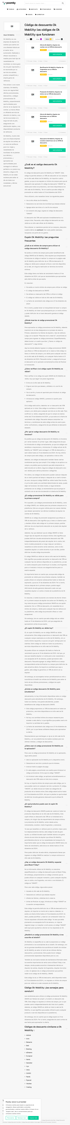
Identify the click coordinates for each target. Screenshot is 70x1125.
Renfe (28, 1077)
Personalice (10, 1118)
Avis (27, 1039)
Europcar (29, 1056)
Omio (28, 1070)
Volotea (29, 1083)
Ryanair (29, 1080)
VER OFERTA (57, 54)
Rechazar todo (22, 1118)
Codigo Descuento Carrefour (14, 1122)
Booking (29, 1049)
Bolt (27, 1045)
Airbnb (28, 1035)
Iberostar (29, 1063)
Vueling (29, 1087)
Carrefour (40, 14)
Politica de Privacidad (46, 1122)
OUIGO (28, 1073)
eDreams (29, 1052)
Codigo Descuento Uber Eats (48, 1120)
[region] (22, 1110)
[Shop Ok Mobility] (12, 27)
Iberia (28, 1059)
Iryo (27, 1066)
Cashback (58, 39)
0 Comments (63, 61)
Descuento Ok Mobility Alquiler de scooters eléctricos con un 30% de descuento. (51, 141)
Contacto (54, 1122)
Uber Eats (34, 9)
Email (46, 61)
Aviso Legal (37, 1122)
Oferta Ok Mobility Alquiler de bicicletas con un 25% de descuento (50, 116)
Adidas (29, 14)
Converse (58, 9)
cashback (40, 230)
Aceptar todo (33, 1118)
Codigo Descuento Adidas (28, 1122)
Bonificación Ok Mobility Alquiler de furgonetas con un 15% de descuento (51, 69)
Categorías (22, 9)
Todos (29, 39)
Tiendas (11, 9)
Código (38, 39)
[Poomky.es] (9, 3)
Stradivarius (46, 9)
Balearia (29, 1042)
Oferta (48, 39)
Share (40, 61)
